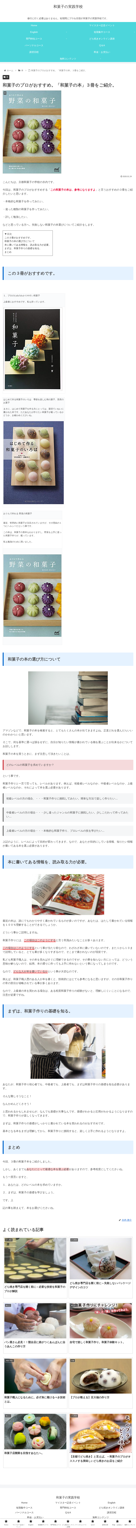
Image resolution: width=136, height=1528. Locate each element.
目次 (9, 234)
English (111, 1502)
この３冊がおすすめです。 (18, 237)
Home (24, 1502)
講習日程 (111, 1512)
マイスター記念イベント (68, 1502)
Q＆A (68, 1512)
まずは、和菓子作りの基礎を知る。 (23, 248)
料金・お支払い (35, 1517)
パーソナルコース (24, 1512)
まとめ (7, 252)
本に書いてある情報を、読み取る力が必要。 (27, 244)
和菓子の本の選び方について (19, 241)
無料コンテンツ (101, 1517)
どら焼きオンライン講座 (111, 1507)
